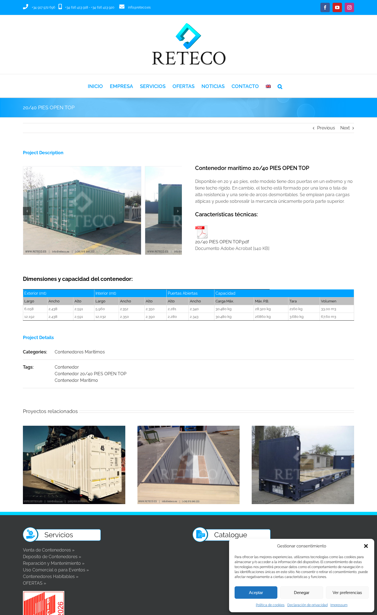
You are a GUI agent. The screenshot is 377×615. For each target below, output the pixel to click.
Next (345, 128)
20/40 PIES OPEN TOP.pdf (222, 241)
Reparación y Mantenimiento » (53, 563)
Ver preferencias (347, 592)
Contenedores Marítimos (80, 352)
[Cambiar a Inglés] (268, 85)
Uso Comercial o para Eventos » (56, 570)
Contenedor (67, 367)
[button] (366, 546)
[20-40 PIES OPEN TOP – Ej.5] (102, 169)
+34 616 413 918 (76, 7)
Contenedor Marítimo (76, 380)
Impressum (338, 605)
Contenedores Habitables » (50, 576)
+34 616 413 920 (102, 7)
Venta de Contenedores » (49, 550)
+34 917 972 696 (43, 7)
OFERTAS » (34, 583)
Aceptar (256, 592)
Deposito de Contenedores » (52, 556)
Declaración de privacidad (307, 605)
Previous (326, 128)
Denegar (301, 592)
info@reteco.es (139, 7)
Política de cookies (270, 605)
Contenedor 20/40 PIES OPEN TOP (90, 373)
